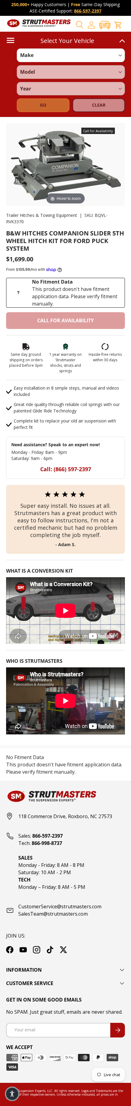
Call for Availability (65, 320)
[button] (105, 24)
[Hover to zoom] (65, 164)
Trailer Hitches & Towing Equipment (41, 215)
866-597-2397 (87, 11)
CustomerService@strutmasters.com (59, 906)
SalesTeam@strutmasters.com (53, 913)
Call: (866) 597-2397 (65, 469)
